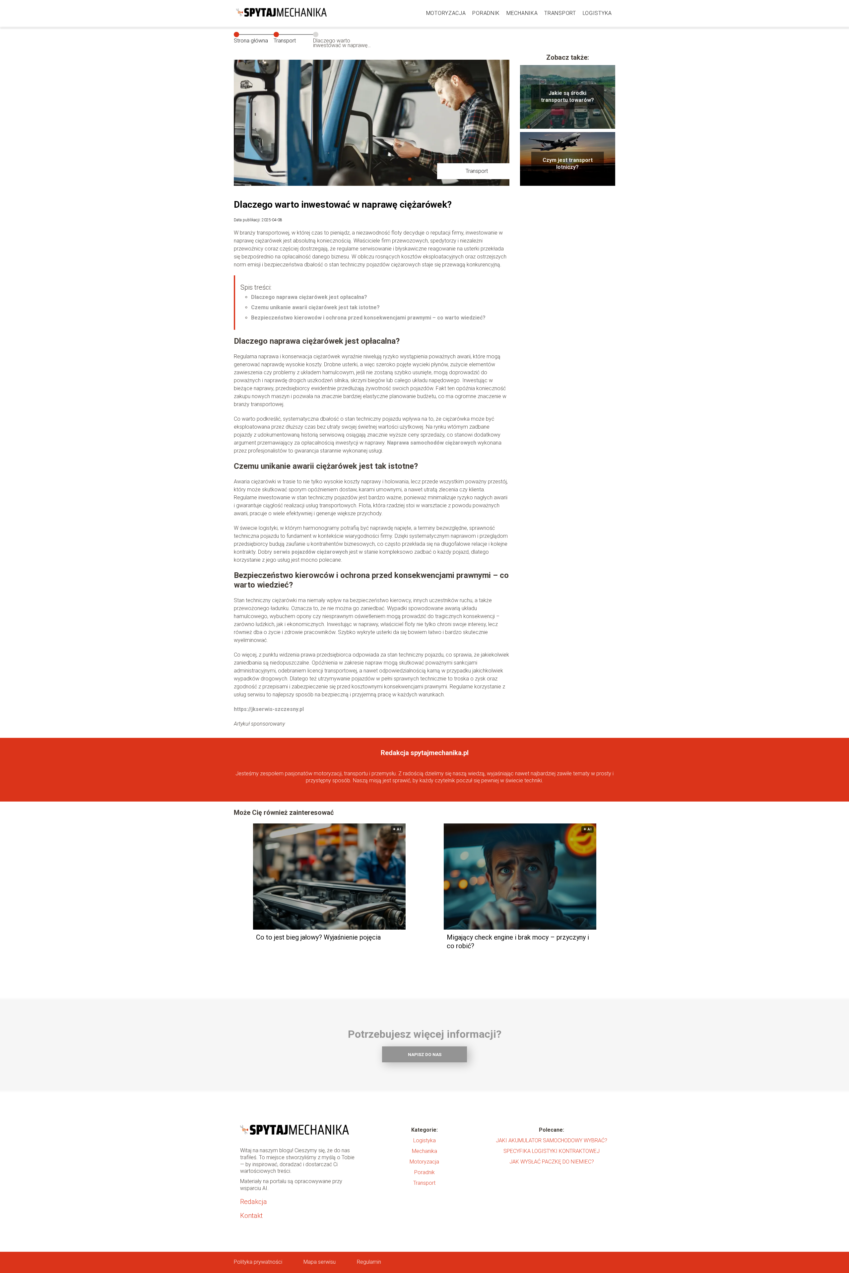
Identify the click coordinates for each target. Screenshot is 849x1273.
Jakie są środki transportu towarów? (567, 96)
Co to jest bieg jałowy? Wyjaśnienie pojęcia (318, 937)
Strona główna (251, 40)
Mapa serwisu (319, 1262)
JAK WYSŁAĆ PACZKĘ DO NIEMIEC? (551, 1162)
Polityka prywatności (258, 1262)
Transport (560, 13)
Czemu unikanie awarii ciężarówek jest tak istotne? (315, 307)
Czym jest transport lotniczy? (568, 163)
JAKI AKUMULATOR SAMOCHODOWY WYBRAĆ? (551, 1140)
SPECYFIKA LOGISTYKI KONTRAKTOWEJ (551, 1151)
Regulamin (369, 1262)
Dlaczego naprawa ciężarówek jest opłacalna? (309, 297)
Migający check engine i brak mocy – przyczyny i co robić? (518, 941)
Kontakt (251, 1216)
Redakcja (253, 1202)
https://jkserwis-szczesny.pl (269, 709)
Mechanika (522, 13)
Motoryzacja (446, 13)
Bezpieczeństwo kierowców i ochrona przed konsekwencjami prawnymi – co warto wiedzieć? (368, 318)
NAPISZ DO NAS (424, 1054)
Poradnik (486, 13)
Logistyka (597, 13)
